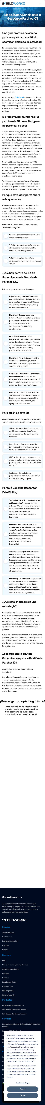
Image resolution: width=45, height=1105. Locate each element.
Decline (22, 1095)
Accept (22, 1089)
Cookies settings (22, 1083)
